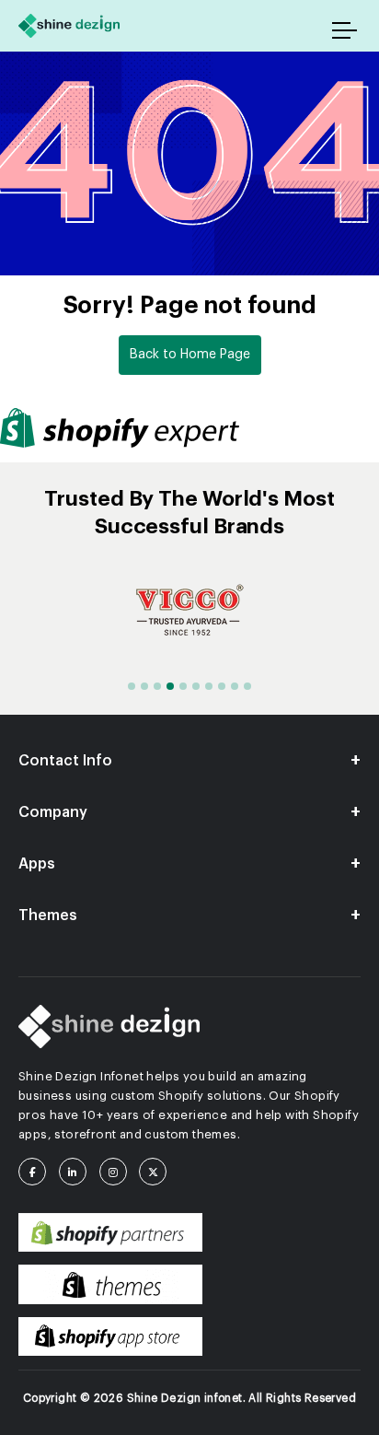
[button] (131, 686)
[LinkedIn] (77, 1171)
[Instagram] (117, 1171)
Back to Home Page (190, 354)
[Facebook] (36, 1171)
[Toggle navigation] (346, 30)
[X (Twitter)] (157, 1171)
